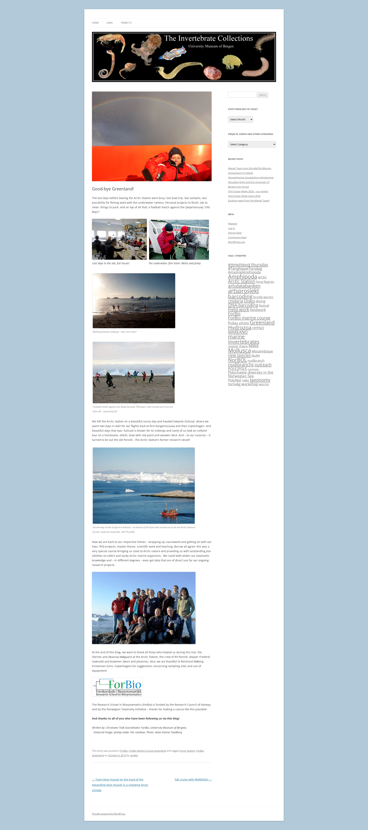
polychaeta (253, 369)
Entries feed (235, 233)
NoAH (255, 355)
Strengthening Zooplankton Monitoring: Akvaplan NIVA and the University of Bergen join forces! (251, 182)
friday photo (238, 322)
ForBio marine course (249, 317)
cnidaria (235, 301)
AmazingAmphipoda (244, 272)
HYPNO (258, 328)
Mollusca (239, 350)
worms (264, 384)
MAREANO (238, 332)
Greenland (98, 755)
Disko (249, 301)
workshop (249, 384)
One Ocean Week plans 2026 (244, 196)
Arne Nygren (265, 282)
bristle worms (263, 297)
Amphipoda (242, 276)
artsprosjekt (243, 291)
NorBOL (237, 359)
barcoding (240, 296)
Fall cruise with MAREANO (193, 779)
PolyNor (235, 380)
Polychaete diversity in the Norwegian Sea (250, 374)
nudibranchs (241, 364)
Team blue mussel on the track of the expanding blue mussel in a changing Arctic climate (120, 785)
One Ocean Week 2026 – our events (248, 191)
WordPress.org (236, 242)
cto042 (134, 755)
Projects (126, 22)
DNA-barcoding (243, 305)
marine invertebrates (243, 339)
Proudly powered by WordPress (108, 813)
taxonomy (260, 380)
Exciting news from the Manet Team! (248, 200)
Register (232, 223)
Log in (231, 228)
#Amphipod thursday (248, 264)
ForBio (124, 750)
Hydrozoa (239, 327)
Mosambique (262, 351)
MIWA (254, 346)
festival (264, 305)
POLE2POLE (237, 368)
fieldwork (258, 309)
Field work (238, 309)
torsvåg (234, 384)
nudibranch (256, 360)
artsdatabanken (244, 286)
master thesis (238, 346)
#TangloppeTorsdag (245, 268)
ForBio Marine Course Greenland (147, 750)
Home (95, 22)
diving (260, 301)
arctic (262, 277)
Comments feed (237, 237)
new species (239, 355)
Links (110, 22)
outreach (263, 364)
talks (245, 380)
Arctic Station (187, 750)
